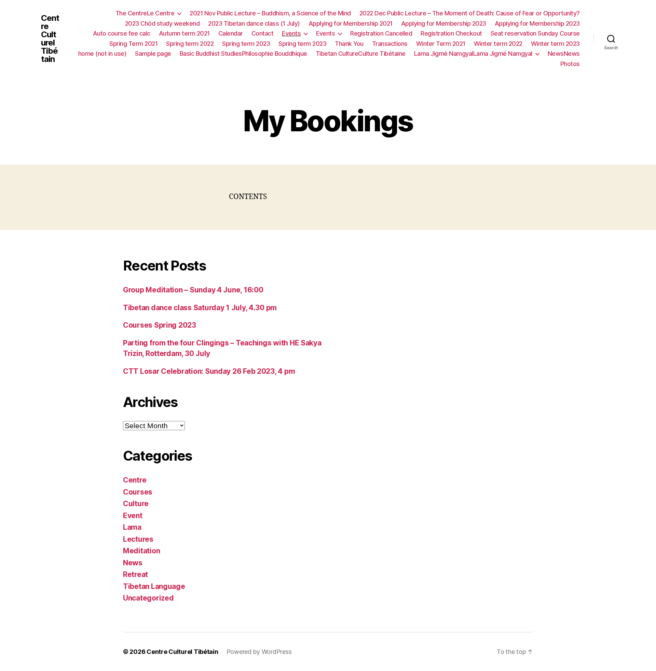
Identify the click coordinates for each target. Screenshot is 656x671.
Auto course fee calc (121, 33)
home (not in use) (102, 53)
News (132, 562)
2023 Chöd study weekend (162, 23)
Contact (262, 33)
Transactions (390, 43)
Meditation (141, 551)
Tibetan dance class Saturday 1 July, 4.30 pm (200, 307)
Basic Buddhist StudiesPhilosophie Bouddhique (243, 53)
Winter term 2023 (555, 43)
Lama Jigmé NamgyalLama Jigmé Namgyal (473, 53)
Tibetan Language (154, 586)
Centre (134, 480)
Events (291, 33)
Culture (136, 503)
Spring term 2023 (246, 43)
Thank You (349, 43)
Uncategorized (148, 598)
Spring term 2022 (190, 43)
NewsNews (564, 53)
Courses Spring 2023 (159, 325)
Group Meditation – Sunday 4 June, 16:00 (193, 290)
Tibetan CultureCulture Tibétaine (361, 53)
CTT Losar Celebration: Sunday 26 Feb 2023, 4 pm (209, 371)
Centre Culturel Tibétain (50, 38)
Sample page (153, 53)
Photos (570, 63)
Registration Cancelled (381, 33)
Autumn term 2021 (184, 33)
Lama (132, 527)
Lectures (138, 539)
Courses (137, 492)
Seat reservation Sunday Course (535, 33)
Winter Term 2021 (440, 43)
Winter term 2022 (498, 43)
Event (132, 515)
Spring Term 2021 (133, 43)
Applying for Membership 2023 (443, 23)
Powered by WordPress (259, 651)
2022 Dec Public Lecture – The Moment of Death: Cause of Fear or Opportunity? (469, 13)
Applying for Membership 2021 (351, 23)
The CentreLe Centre (145, 13)
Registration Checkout (451, 33)
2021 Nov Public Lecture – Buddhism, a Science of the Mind (270, 13)
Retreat (135, 574)
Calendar (230, 33)
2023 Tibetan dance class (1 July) (254, 23)
